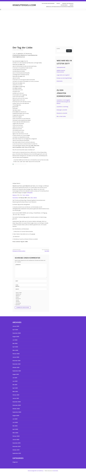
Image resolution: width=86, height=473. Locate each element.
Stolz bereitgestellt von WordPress (35, 470)
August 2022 (16, 336)
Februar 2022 (16, 353)
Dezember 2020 (17, 401)
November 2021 (16, 364)
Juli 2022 (15, 340)
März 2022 (15, 350)
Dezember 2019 (16, 443)
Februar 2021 (16, 395)
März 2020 (15, 432)
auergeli (21, 49)
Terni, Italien (26, 195)
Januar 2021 (16, 398)
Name (17, 280)
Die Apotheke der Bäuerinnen (48, 3)
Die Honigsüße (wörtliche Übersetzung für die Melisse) (63, 101)
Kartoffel (65, 109)
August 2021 (16, 374)
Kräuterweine (59, 81)
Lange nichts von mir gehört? (63, 75)
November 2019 (16, 446)
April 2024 (15, 329)
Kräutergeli (59, 109)
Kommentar (18, 265)
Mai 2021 (15, 384)
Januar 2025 (16, 326)
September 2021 (17, 371)
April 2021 (15, 388)
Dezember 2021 (16, 360)
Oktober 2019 (16, 450)
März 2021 (15, 391)
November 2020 (17, 405)
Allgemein (15, 462)
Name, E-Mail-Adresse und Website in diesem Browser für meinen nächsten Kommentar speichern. (19, 298)
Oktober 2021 (16, 367)
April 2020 (15, 429)
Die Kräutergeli (64, 5)
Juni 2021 (15, 381)
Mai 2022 (15, 343)
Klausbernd (59, 113)
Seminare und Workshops (67, 3)
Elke (58, 116)
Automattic (55, 470)
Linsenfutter (59, 100)
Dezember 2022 (17, 333)
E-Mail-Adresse (18, 286)
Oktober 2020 (16, 408)
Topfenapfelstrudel (61, 67)
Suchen (58, 48)
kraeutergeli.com (24, 5)
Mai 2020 (15, 426)
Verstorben (15, 197)
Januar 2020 (16, 439)
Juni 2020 (15, 422)
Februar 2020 (16, 436)
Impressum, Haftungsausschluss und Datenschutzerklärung (59, 6)
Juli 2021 (15, 377)
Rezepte (58, 3)
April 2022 (15, 346)
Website (17, 289)
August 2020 (16, 415)
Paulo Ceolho (63, 116)
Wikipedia (29, 192)
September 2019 (17, 453)
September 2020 (17, 412)
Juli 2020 (15, 419)
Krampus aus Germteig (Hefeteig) (64, 78)
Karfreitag (66, 106)
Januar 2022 (16, 357)
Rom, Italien (34, 197)
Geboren (15, 195)
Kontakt (71, 5)
